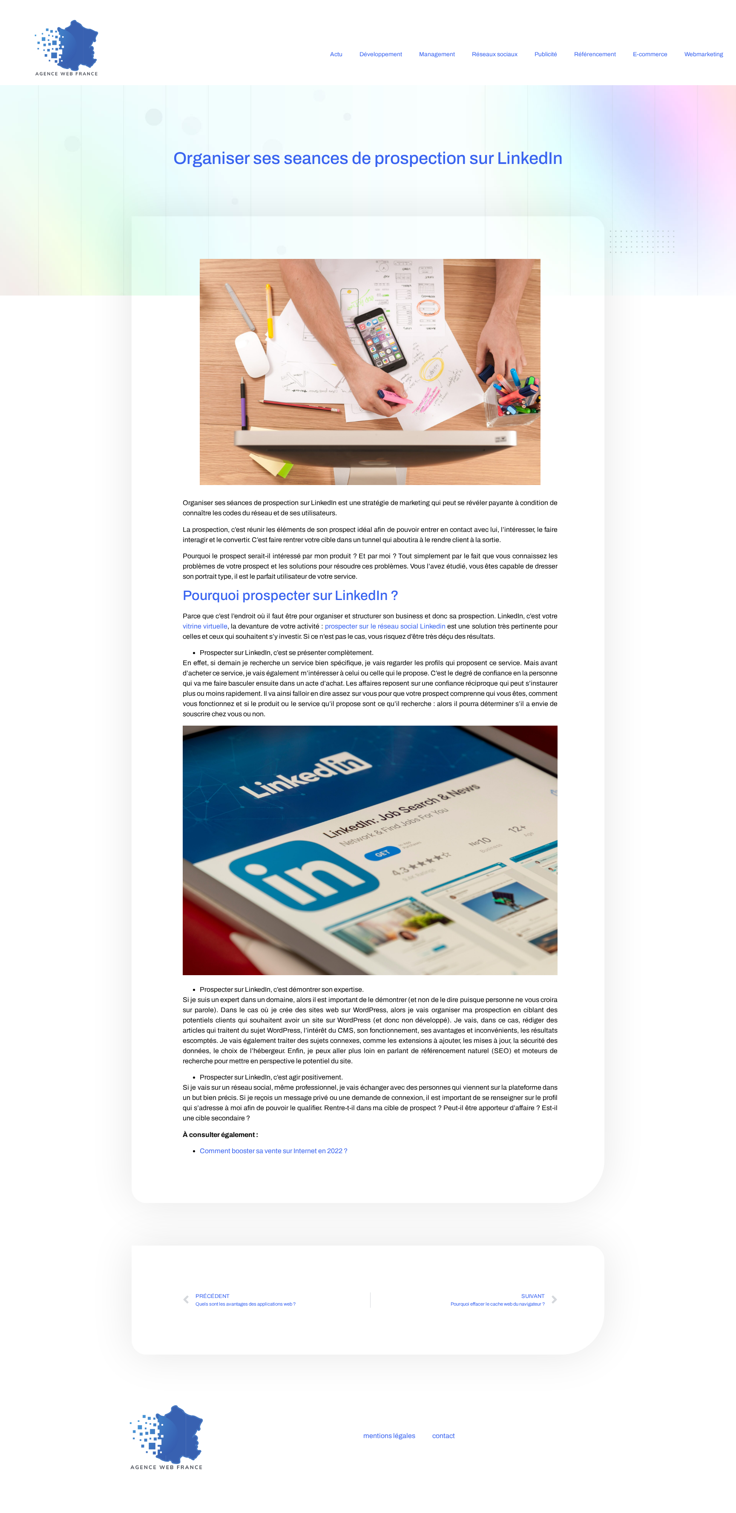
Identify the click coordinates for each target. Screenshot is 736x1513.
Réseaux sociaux (495, 54)
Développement (380, 54)
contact (443, 1435)
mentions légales (389, 1435)
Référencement (595, 54)
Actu (336, 54)
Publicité (546, 54)
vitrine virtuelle (205, 626)
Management (437, 54)
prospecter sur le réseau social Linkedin (385, 626)
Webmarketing (703, 54)
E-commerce (650, 54)
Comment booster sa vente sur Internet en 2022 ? (274, 1150)
